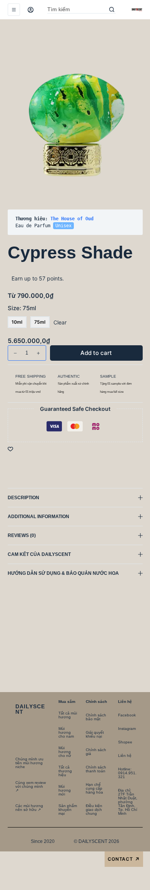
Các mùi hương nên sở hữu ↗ (29, 808)
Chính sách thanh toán (96, 769)
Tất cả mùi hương (67, 715)
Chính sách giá (96, 752)
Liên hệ (125, 755)
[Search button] (112, 10)
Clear (60, 322)
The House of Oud (71, 218)
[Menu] (14, 9)
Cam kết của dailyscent (40, 554)
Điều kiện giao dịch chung (94, 810)
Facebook (127, 715)
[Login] (30, 10)
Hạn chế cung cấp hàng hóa (94, 788)
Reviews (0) (22, 535)
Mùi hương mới (64, 790)
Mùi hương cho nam (66, 732)
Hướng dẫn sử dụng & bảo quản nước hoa (63, 573)
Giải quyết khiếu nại (95, 734)
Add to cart (119, 40)
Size (22, 308)
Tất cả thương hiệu (65, 771)
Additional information (38, 516)
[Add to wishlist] (10, 448)
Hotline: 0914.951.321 (127, 773)
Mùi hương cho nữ (64, 752)
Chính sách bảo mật (96, 717)
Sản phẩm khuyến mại (67, 810)
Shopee (125, 742)
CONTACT (124, 859)
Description (23, 497)
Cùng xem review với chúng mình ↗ (30, 786)
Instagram (127, 728)
